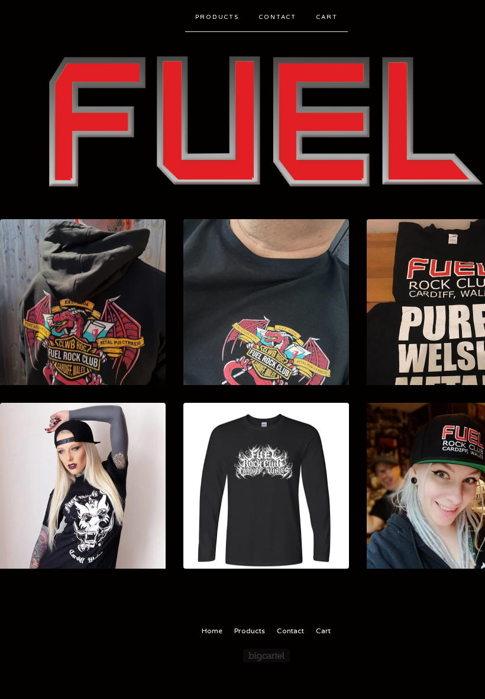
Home (212, 631)
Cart (327, 17)
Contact (277, 17)
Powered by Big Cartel (266, 655)
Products (217, 17)
